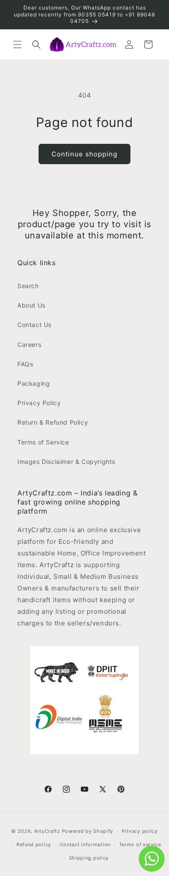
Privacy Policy (39, 402)
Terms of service (140, 844)
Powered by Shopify (88, 831)
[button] (17, 44)
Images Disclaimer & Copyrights (66, 461)
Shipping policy (89, 858)
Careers (29, 344)
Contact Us (34, 324)
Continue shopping (84, 154)
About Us (31, 305)
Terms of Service (43, 442)
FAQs (25, 364)
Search (28, 285)
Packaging (33, 383)
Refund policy (33, 844)
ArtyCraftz (47, 831)
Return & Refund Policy (52, 422)
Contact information (85, 844)
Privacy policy (140, 831)
